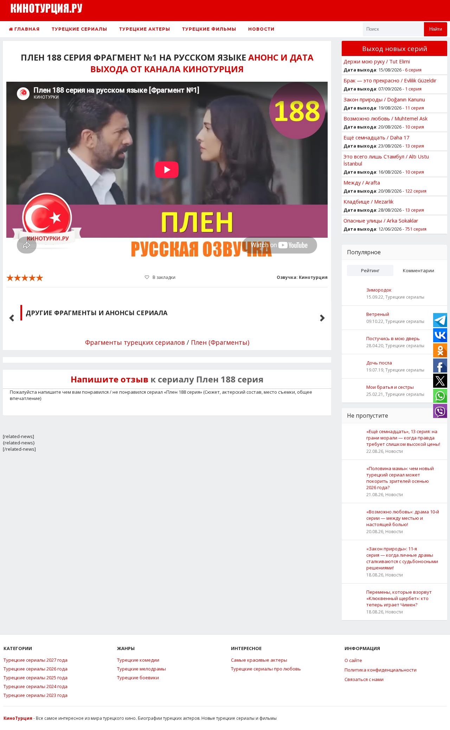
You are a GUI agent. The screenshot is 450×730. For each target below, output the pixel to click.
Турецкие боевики (138, 677)
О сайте (353, 660)
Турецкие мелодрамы (141, 669)
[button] (11, 318)
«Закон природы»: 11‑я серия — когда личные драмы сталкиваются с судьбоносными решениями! (402, 558)
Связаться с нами (364, 679)
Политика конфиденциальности (381, 670)
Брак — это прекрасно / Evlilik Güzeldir (390, 80)
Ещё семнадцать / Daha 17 (376, 137)
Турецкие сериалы (79, 29)
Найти (435, 29)
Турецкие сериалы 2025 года (36, 677)
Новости (261, 29)
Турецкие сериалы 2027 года (36, 660)
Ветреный (377, 314)
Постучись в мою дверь (393, 338)
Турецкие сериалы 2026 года (36, 669)
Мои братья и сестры (390, 387)
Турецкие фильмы (209, 29)
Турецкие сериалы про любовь (266, 669)
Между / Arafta (361, 182)
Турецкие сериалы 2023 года (36, 695)
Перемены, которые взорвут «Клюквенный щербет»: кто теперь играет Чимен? (399, 598)
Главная (26, 29)
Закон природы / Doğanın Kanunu (384, 99)
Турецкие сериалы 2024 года (36, 686)
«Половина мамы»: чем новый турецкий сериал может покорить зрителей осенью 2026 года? (400, 478)
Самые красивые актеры (259, 660)
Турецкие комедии (138, 660)
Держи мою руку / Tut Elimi (376, 61)
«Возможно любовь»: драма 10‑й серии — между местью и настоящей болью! (402, 518)
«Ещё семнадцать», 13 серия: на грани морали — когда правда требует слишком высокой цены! (403, 437)
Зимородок (379, 290)
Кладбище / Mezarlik (368, 201)
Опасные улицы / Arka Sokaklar (380, 220)
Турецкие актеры (144, 29)
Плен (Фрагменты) (220, 342)
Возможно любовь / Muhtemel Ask (385, 118)
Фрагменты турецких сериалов (135, 342)
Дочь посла (379, 363)
